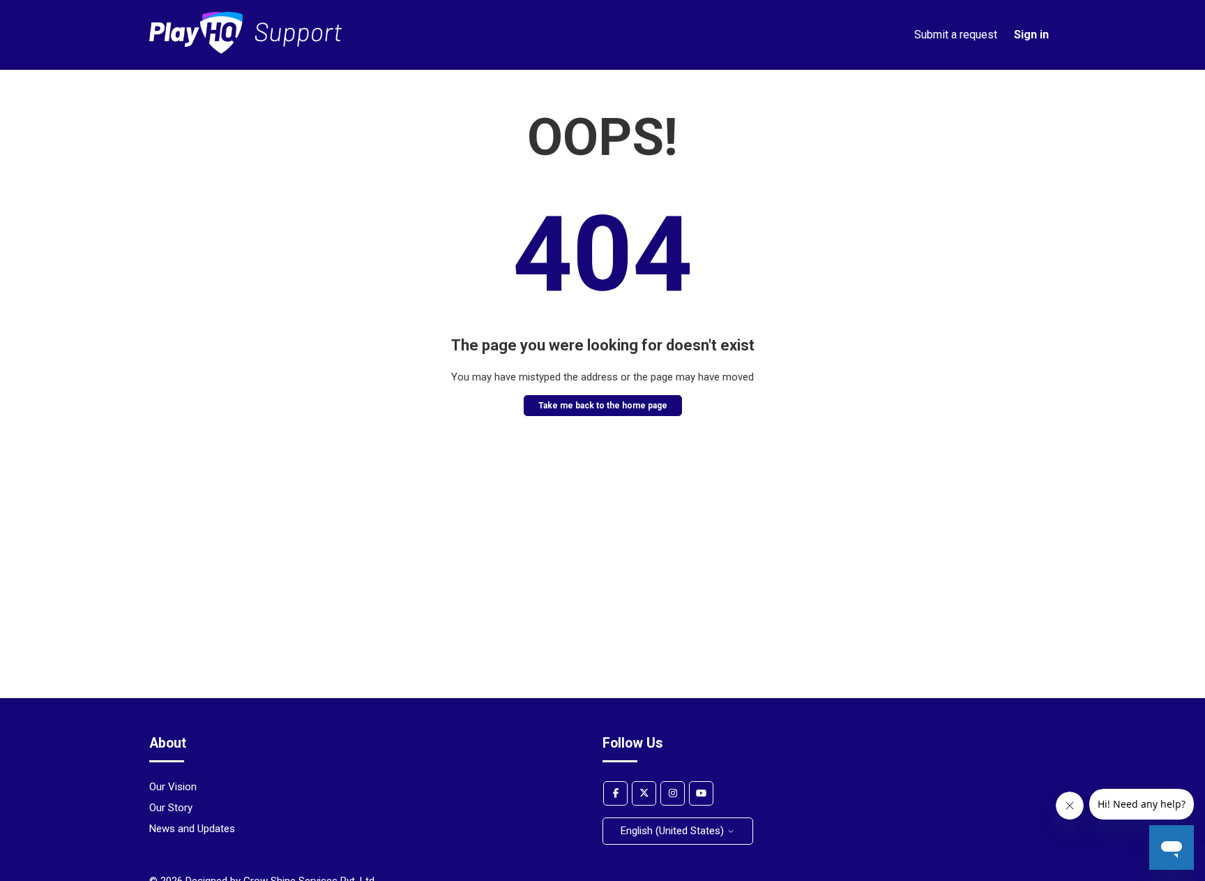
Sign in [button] (1031, 34)
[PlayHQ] (245, 50)
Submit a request (955, 34)
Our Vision (173, 786)
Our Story (170, 807)
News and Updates (192, 828)
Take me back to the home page (602, 405)
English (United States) (674, 830)
